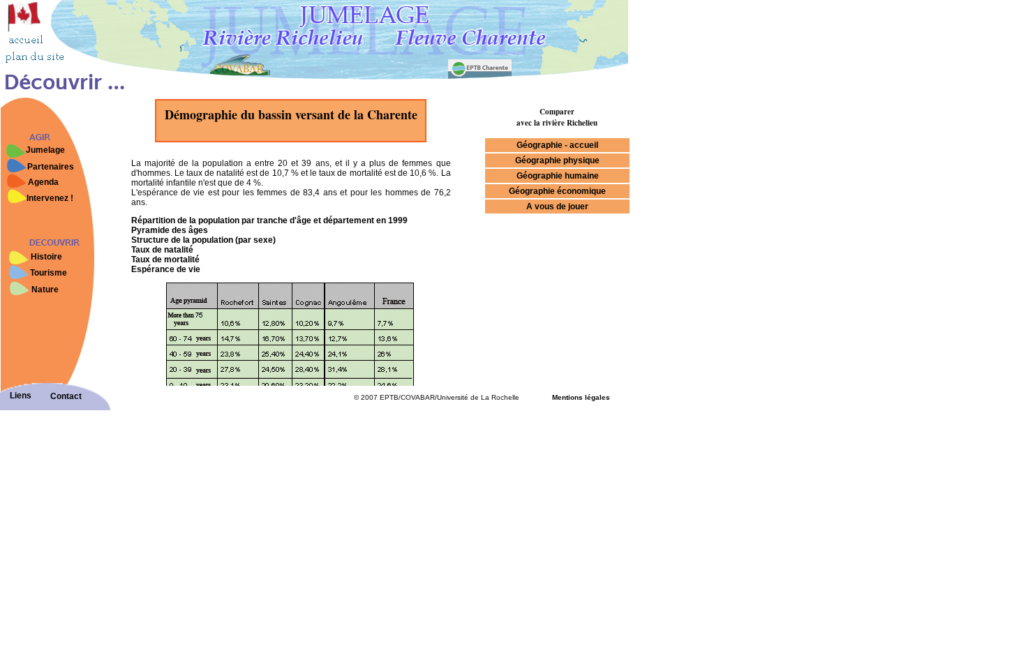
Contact (66, 396)
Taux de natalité (162, 250)
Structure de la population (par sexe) (203, 240)
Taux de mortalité (165, 259)
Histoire (46, 257)
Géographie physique (557, 160)
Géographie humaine (557, 176)
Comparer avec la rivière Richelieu (556, 117)
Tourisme (48, 273)
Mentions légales (581, 397)
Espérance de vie (165, 269)
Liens (20, 395)
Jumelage (45, 150)
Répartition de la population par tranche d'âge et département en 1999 (269, 220)
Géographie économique (557, 191)
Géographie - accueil (557, 145)
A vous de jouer (557, 206)
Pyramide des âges (169, 230)
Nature (45, 289)
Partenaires (50, 167)
